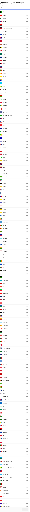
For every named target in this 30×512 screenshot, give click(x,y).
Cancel (24, 509)
